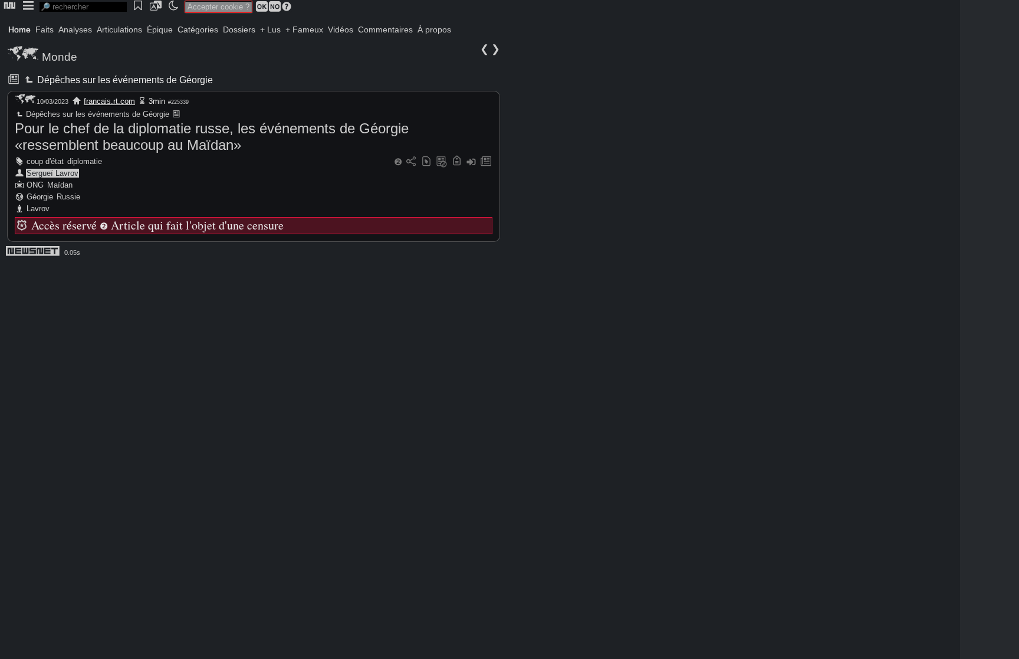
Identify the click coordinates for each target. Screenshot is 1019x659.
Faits (44, 29)
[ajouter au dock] (471, 162)
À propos (434, 29)
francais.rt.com (109, 101)
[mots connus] (457, 162)
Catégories (197, 29)
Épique (160, 29)
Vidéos (340, 29)
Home (19, 29)
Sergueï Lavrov (52, 173)
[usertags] (426, 162)
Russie (68, 196)
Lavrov (38, 208)
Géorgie (40, 196)
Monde (59, 57)
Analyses (75, 29)
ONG (35, 185)
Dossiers (239, 29)
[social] (411, 162)
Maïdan (60, 185)
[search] (83, 6)
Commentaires (385, 29)
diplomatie (84, 161)
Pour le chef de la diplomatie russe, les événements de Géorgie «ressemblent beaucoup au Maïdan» (212, 136)
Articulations (119, 29)
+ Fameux (304, 29)
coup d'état (45, 161)
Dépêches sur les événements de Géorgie (124, 80)
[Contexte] (441, 162)
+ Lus (270, 29)
